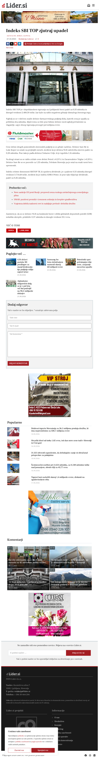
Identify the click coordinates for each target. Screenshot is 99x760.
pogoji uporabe (36, 742)
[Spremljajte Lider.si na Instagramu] (90, 755)
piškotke (21, 736)
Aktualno (11, 36)
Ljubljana (24, 230)
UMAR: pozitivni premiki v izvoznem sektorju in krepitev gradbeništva (45, 199)
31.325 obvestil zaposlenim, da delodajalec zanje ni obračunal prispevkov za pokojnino (59, 454)
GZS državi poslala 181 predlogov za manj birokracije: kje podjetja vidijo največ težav (25, 265)
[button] (8, 44)
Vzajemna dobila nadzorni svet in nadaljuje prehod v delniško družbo (44, 203)
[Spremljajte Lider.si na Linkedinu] (94, 755)
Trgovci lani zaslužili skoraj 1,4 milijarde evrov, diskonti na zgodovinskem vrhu (58, 478)
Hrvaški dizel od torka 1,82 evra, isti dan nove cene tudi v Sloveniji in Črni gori (61, 441)
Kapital (27, 36)
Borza (20, 36)
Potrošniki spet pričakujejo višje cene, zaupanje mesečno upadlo (84, 263)
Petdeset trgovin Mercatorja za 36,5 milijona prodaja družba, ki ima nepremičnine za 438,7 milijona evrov (59, 429)
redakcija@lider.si (22, 691)
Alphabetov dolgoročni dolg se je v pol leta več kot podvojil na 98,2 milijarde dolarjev (25, 287)
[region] (31, 741)
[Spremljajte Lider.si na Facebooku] (86, 755)
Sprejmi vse (43, 750)
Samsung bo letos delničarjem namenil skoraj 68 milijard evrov (55, 263)
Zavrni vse (19, 750)
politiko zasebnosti (22, 742)
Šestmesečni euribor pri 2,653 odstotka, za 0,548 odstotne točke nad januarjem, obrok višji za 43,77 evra (60, 466)
